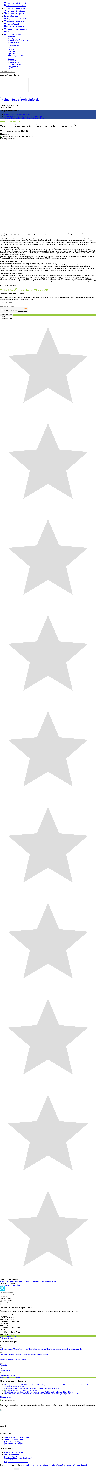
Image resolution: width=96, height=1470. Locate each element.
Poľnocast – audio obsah (14, 8)
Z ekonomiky (5, 121)
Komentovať (24, 290)
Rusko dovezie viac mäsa (10, 1285)
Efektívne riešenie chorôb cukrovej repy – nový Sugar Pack (23, 116)
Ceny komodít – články (14, 11)
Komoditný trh (13, 46)
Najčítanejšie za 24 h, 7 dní (15, 19)
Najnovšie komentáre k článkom (17, 1460)
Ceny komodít (13, 38)
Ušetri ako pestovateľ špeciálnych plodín (17, 114)
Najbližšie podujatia (13, 16)
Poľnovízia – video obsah (15, 6)
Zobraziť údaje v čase (8, 1336)
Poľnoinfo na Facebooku (15, 32)
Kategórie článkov (12, 34)
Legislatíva (12, 49)
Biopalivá (11, 36)
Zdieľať (7, 290)
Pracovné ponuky (12, 24)
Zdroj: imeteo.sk (5, 1397)
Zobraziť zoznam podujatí (10, 1377)
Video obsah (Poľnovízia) (13, 1452)
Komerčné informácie (16, 44)
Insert (16, 1469)
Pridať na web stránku (7, 1338)
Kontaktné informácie (13, 1445)
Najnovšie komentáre (14, 21)
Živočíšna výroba (14, 68)
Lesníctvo (11, 51)
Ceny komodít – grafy (14, 14)
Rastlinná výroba (14, 64)
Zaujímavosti (13, 66)
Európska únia (13, 42)
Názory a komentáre (16, 55)
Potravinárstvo (13, 62)
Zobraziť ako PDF (41, 290)
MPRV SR (11, 53)
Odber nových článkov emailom (16, 1437)
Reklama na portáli (11, 1441)
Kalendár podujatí (11, 1456)
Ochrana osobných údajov (14, 1443)
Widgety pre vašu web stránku (16, 1462)
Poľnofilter (12, 61)
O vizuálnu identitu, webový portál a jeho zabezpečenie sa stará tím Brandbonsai (55, 1465)
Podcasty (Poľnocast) (12, 1454)
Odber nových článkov (14, 27)
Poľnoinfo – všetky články (15, 3)
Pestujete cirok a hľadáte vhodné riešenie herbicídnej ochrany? (24, 118)
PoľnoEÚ (11, 59)
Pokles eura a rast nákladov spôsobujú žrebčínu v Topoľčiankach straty (28, 1281)
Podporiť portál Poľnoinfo (15, 29)
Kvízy (10, 48)
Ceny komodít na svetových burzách (18, 1458)
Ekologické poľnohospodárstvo (20, 40)
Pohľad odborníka (15, 57)
